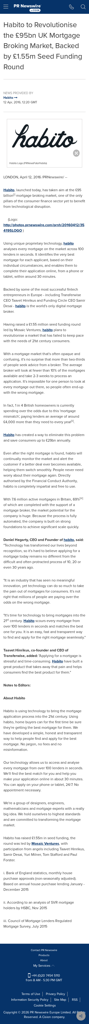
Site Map (60, 999)
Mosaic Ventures (45, 843)
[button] (44, 136)
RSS (75, 999)
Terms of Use (30, 994)
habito (68, 243)
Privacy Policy (55, 994)
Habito (8, 190)
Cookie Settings (45, 1005)
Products (44, 955)
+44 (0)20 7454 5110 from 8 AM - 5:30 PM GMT (44, 978)
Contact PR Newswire (44, 950)
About (44, 960)
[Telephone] (71, 7)
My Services (42, 965)
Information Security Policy (29, 999)
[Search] (83, 7)
